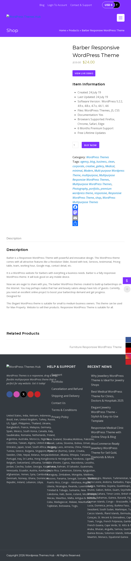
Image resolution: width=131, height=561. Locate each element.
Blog (42, 5)
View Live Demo (84, 73)
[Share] (98, 223)
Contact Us (59, 403)
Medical (109, 166)
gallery (100, 166)
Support (57, 375)
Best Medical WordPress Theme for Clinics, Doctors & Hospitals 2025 (107, 396)
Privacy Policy (60, 417)
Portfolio (57, 382)
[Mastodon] (98, 212)
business (101, 161)
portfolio (94, 189)
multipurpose (90, 175)
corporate (78, 166)
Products (74, 30)
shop (98, 198)
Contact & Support (81, 5)
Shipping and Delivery (65, 396)
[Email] (98, 218)
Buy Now (90, 145)
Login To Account (57, 5)
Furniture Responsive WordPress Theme (96, 347)
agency (84, 161)
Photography (80, 189)
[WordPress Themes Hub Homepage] (23, 367)
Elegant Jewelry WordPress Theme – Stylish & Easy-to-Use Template (104, 414)
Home (62, 30)
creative (90, 166)
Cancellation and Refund (67, 389)
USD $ (108, 5)
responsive (100, 193)
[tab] (13, 238)
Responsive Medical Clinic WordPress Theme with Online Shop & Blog (107, 432)
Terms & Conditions (64, 410)
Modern (88, 170)
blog (92, 161)
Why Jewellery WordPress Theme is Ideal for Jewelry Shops (107, 380)
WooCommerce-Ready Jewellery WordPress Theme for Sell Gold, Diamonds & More (105, 450)
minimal (77, 170)
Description (13, 238)
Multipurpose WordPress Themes (92, 184)
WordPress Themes (97, 157)
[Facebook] (98, 207)
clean (111, 161)
